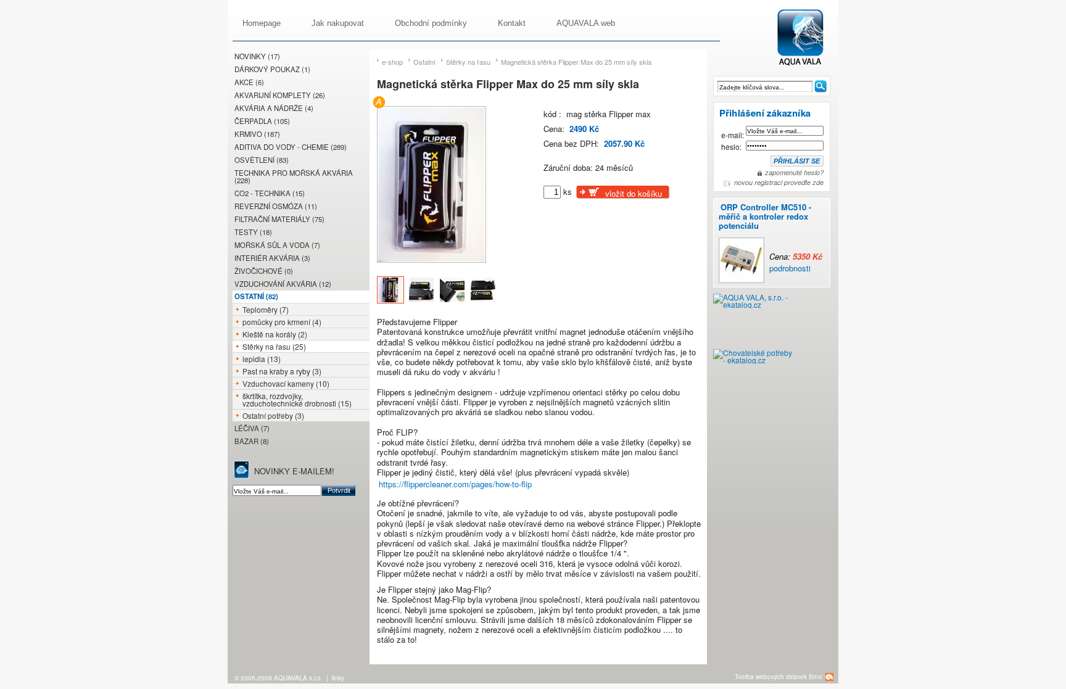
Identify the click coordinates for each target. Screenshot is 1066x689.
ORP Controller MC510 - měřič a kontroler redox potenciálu (765, 216)
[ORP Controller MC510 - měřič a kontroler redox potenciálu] (797, 237)
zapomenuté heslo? (794, 172)
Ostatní (424, 62)
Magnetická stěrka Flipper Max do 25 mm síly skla (576, 62)
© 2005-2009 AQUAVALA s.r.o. (278, 678)
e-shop (392, 62)
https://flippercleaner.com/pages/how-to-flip (455, 484)
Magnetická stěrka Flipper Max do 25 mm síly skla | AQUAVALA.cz (807, 38)
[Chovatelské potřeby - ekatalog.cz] (753, 361)
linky (338, 678)
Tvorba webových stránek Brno (778, 676)
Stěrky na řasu (468, 62)
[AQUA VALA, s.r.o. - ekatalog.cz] (753, 321)
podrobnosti (790, 268)
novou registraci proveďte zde (779, 182)
